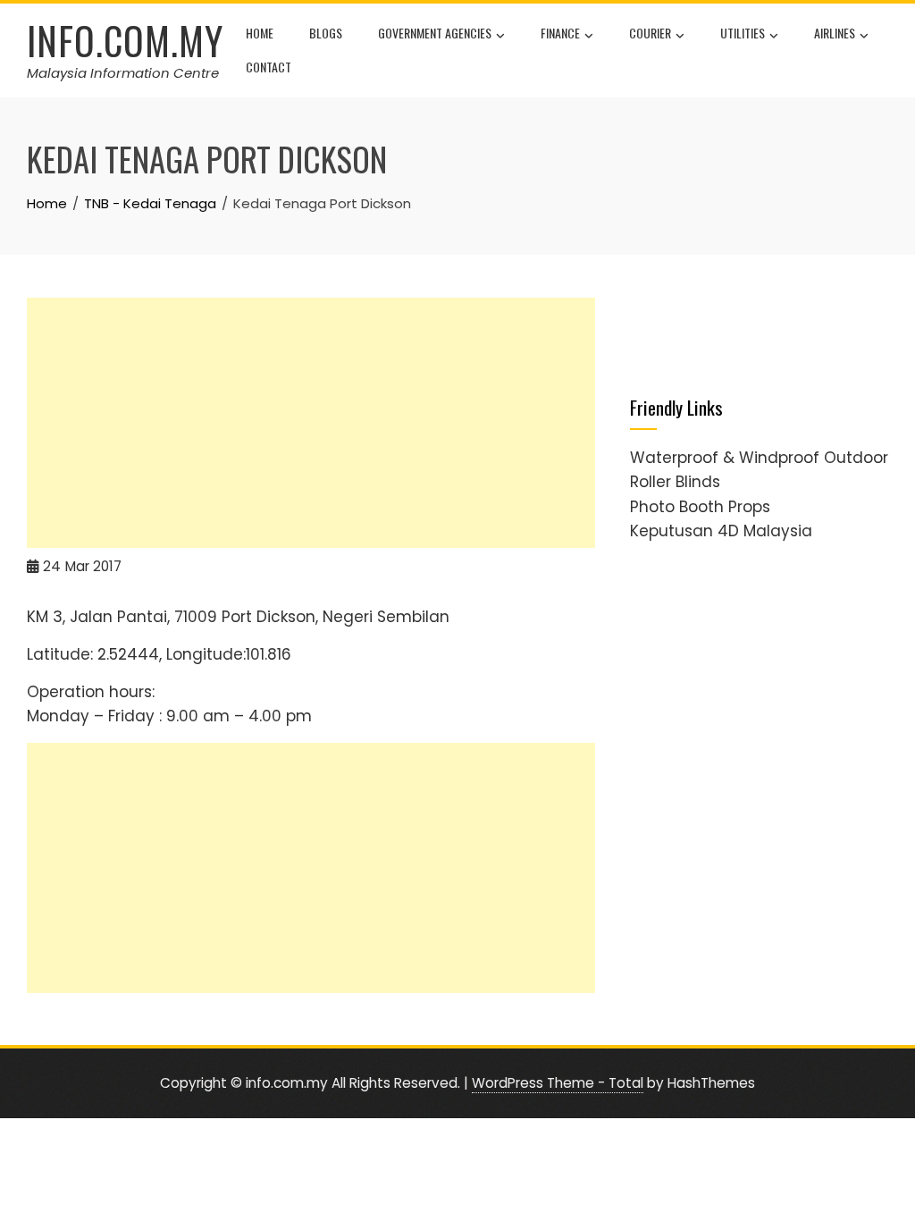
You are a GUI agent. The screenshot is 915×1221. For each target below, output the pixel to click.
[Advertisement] (311, 423)
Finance (560, 32)
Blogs (325, 32)
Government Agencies (434, 32)
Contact (268, 66)
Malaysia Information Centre (123, 72)
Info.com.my (125, 40)
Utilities (742, 32)
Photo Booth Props (700, 507)
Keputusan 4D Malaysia (721, 531)
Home (259, 32)
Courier (650, 32)
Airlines (834, 32)
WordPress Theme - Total (557, 1083)
